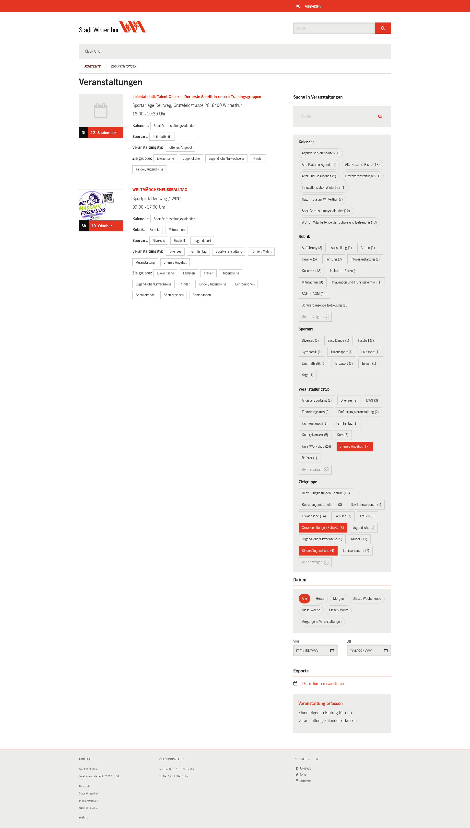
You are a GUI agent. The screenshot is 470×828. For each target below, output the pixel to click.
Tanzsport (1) (343, 363)
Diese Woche (311, 610)
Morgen (338, 599)
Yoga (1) (307, 375)
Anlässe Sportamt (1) (317, 400)
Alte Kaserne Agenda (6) (319, 165)
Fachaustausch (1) (315, 423)
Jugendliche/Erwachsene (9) (322, 539)
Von (296, 641)
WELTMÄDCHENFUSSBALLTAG (159, 190)
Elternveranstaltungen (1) (362, 176)
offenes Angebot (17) (354, 446)
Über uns (93, 51)
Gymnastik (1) (312, 352)
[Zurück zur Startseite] (112, 31)
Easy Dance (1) (338, 340)
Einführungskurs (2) (315, 412)
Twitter (304, 774)
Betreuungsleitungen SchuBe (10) (326, 493)
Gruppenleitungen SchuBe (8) (323, 528)
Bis (349, 641)
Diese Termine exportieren (323, 683)
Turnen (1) (369, 363)
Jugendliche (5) (363, 528)
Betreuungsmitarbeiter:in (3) (322, 505)
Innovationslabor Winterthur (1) (323, 188)
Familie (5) (309, 259)
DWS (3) (372, 400)
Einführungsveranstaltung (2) (358, 412)
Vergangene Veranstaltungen (321, 622)
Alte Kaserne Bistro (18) (362, 165)
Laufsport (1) (370, 352)
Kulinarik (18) (311, 271)
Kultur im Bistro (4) (344, 271)
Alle (304, 599)
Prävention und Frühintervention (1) (356, 282)
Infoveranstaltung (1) (365, 259)
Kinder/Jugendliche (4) (318, 551)
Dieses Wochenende (367, 599)
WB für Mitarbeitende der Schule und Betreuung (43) (339, 222)
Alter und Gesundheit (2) (319, 176)
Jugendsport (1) (341, 352)
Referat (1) (309, 458)
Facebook (305, 768)
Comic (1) (368, 248)
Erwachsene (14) (314, 516)
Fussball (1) (366, 340)
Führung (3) (334, 259)
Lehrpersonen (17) (356, 551)
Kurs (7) (342, 435)
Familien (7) (343, 516)
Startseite (92, 66)
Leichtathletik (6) (314, 363)
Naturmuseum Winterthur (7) (322, 199)
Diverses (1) (310, 340)
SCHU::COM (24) (314, 294)
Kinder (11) (359, 539)
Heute (320, 599)
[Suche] (383, 28)
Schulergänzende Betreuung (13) (325, 305)
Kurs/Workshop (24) (316, 446)
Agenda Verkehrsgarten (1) (321, 153)
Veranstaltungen (123, 66)
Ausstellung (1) (341, 248)
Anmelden (313, 6)
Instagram (306, 781)
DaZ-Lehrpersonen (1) (366, 505)
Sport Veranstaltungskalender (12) (326, 211)
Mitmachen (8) (312, 282)
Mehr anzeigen (312, 317)
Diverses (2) (349, 400)
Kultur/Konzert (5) (315, 435)
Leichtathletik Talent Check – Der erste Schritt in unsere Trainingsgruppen (196, 97)
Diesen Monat (338, 610)
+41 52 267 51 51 (109, 776)
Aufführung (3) (312, 248)
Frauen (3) (367, 516)
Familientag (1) (346, 423)
